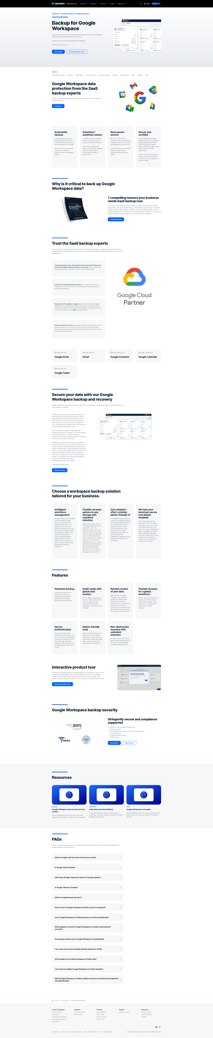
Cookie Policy (65, 1032)
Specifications (124, 75)
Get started (58, 52)
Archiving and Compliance (59, 1019)
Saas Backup (65, 1000)
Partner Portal (100, 1019)
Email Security (56, 1014)
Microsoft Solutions (79, 1012)
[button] (84, 3)
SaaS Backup (55, 1021)
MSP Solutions (78, 1014)
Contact (85, 1032)
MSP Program (100, 1014)
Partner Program (101, 1012)
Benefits (114, 75)
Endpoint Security (57, 1012)
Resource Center (146, 1012)
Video (133, 75)
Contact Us (156, 3)
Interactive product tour (77, 52)
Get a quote (114, 743)
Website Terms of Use (95, 1032)
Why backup (79, 75)
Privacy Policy (56, 1032)
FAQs (146, 75)
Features (70, 75)
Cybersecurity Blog (146, 1014)
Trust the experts (91, 75)
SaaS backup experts (58, 75)
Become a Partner (102, 1017)
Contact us (58, 106)
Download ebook (115, 219)
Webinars (143, 1017)
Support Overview (124, 1012)
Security (140, 75)
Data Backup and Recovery (59, 1017)
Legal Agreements (107, 1032)
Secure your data (104, 75)
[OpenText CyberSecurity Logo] (64, 3)
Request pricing (60, 470)
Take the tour (129, 743)
